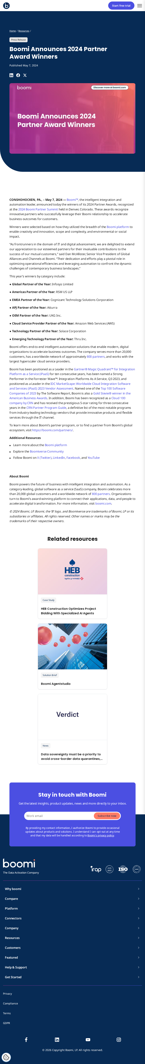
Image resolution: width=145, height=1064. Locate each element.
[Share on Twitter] (25, 75)
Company (12, 928)
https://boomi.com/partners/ (52, 430)
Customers (13, 948)
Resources (12, 938)
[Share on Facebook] (18, 75)
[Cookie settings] (6, 1057)
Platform (11, 908)
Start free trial (121, 5)
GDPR (6, 1023)
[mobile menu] (139, 5)
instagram (118, 1039)
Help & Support (16, 967)
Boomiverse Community (47, 451)
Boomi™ (72, 200)
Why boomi (13, 889)
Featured (11, 957)
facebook (26, 1039)
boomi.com (103, 503)
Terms (7, 1013)
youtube (88, 1039)
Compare (11, 899)
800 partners (96, 356)
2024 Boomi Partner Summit (38, 209)
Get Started (13, 977)
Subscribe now (107, 816)
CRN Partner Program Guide (46, 408)
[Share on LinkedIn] (11, 75)
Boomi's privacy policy (100, 835)
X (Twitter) (44, 458)
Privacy (7, 993)
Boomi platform (118, 227)
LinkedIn (59, 458)
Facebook (73, 458)
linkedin (57, 1039)
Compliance (10, 1003)
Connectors (13, 918)
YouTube (94, 458)
